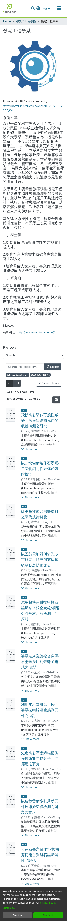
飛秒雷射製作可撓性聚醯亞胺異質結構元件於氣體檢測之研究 (39, 420)
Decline (17, 915)
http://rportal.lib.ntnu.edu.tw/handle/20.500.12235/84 (33, 108)
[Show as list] (9, 383)
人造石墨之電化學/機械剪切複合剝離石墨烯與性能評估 (40, 855)
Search (54, 367)
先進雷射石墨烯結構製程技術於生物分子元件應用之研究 (39, 758)
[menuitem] (38, 8)
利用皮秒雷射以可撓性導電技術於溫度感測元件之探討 (39, 710)
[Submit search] (33, 8)
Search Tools (50, 383)
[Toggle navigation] (59, 8)
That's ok (48, 915)
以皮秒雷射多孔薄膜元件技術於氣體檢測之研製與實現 (39, 807)
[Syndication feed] (56, 399)
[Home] (9, 8)
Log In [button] (46, 8)
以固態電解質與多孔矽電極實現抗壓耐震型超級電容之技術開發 (39, 560)
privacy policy (48, 902)
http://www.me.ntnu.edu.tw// (36, 332)
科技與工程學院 (25, 21)
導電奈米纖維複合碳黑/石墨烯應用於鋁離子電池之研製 (40, 662)
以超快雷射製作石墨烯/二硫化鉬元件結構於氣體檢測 (40, 469)
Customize (9, 908)
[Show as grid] (17, 383)
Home (7, 21)
